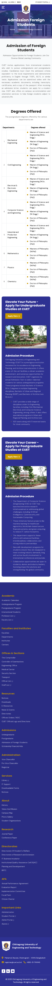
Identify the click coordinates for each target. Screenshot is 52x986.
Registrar (5, 767)
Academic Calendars (10, 600)
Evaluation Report (9, 887)
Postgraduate (7, 738)
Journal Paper (7, 834)
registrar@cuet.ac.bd (13, 962)
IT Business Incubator (11, 859)
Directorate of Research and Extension (18, 855)
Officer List (7, 681)
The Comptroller (8, 658)
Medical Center (8, 669)
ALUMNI (11, 2)
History (5, 805)
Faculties (5, 633)
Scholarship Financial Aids (12, 746)
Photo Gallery (7, 817)
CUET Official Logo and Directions (16, 721)
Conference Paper (9, 838)
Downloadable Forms (10, 788)
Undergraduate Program (12, 604)
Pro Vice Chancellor (10, 763)
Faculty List (6, 620)
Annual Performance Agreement (15, 883)
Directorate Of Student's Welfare (16, 851)
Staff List (6, 685)
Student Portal (8, 916)
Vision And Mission (9, 809)
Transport (6, 677)
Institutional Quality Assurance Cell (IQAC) (19, 862)
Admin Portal (7, 920)
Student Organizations (11, 821)
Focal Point (6, 895)
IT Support (6, 784)
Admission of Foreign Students (14, 742)
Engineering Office (9, 665)
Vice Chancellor (8, 759)
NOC (19, 2)
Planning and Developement (13, 866)
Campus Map (7, 813)
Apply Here (13, 316)
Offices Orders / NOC (11, 717)
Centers (5, 644)
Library (4, 780)
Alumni (4, 924)
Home (12, 29)
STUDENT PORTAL (41, 2)
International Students (11, 612)
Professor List (7, 616)
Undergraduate (8, 734)
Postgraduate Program (11, 608)
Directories (6, 714)
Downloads (6, 702)
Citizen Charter (8, 899)
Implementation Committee (13, 891)
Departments (7, 637)
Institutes (6, 641)
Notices (5, 698)
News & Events (8, 710)
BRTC (4, 870)
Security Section (9, 673)
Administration (8, 912)
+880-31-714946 (33, 962)
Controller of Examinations (13, 661)
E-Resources (7, 706)
